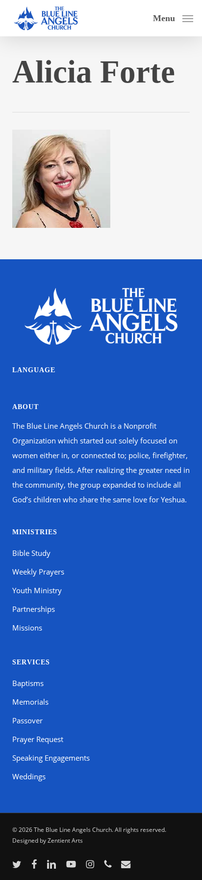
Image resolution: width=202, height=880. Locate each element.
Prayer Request (37, 739)
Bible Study (31, 553)
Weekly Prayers (38, 572)
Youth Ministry (37, 590)
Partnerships (33, 609)
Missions (27, 627)
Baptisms (28, 683)
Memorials (30, 702)
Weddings (29, 776)
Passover (27, 720)
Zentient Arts (65, 840)
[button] (173, 17)
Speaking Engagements (51, 758)
